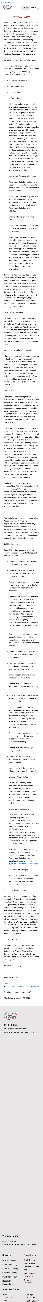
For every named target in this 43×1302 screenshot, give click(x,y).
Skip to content (6, 2)
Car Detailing (29, 1263)
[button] (40, 7)
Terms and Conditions (28, 1281)
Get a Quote (29, 1273)
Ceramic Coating (31, 1266)
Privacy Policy (30, 1277)
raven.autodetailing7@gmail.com (25, 864)
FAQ (25, 1270)
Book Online (29, 1260)
